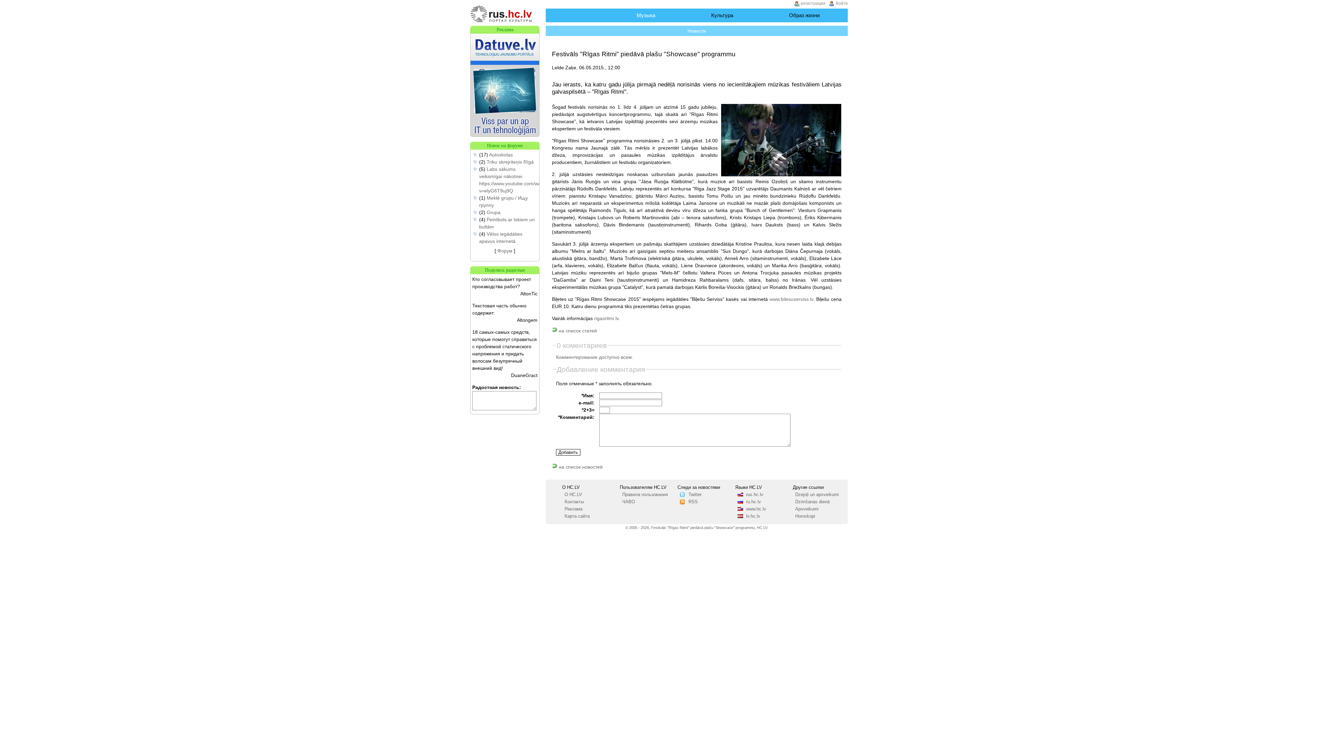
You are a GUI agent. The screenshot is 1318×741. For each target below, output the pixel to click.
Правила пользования (645, 494)
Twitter (695, 494)
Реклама (573, 509)
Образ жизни (804, 15)
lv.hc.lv (753, 516)
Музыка (646, 15)
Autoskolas (501, 154)
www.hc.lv (756, 509)
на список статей (577, 330)
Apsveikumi (807, 509)
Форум (504, 251)
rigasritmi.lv (606, 318)
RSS (693, 501)
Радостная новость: (496, 387)
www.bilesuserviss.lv (791, 299)
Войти (842, 3)
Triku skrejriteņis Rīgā (510, 162)
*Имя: (587, 395)
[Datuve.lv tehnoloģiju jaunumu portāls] (505, 135)
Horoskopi (805, 516)
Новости (696, 31)
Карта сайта (577, 516)
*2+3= (588, 410)
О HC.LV (573, 494)
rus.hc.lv (754, 494)
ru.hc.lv (753, 501)
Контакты (574, 501)
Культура (722, 15)
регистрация (813, 3)
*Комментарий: (576, 417)
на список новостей (580, 467)
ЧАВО (628, 501)
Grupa (493, 212)
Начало (578, 15)
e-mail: (586, 402)
